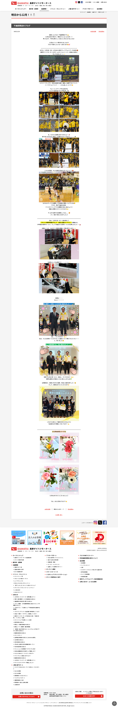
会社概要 (83, 563)
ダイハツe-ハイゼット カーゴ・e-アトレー (24, 587)
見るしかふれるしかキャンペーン (22, 583)
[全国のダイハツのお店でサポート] (83, 538)
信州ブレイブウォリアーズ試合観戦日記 (91, 579)
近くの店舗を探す (18, 571)
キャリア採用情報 (85, 574)
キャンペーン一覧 (18, 576)
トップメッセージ (85, 565)
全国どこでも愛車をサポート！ (55, 566)
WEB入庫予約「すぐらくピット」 (56, 557)
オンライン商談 (50, 569)
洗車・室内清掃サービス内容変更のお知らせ (24, 599)
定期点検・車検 (51, 562)
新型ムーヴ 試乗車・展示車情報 (22, 627)
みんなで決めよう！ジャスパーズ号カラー (24, 653)
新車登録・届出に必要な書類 (21, 682)
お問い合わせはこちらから (26, 696)
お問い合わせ (104, 2)
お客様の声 (17, 684)
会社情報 (99, 9)
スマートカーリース (52, 572)
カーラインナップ (20, 9)
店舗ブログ (94, 12)
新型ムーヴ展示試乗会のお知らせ (22, 624)
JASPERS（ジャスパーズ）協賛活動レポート (24, 597)
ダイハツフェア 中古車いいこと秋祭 (22, 620)
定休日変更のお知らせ (19, 642)
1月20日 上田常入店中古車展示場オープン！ (24, 644)
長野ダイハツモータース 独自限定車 (22, 557)
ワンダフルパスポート (19, 678)
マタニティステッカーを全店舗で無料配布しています (26, 611)
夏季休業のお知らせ (19, 622)
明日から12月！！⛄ (102, 12)
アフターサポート (88, 9)
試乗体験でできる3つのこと (21, 675)
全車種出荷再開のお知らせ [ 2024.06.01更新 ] (25, 637)
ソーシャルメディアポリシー (43, 702)
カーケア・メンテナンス (53, 564)
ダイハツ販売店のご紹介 (53, 577)
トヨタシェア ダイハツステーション (56, 574)
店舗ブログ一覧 (18, 567)
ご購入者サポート (73, 9)
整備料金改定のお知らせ (20, 633)
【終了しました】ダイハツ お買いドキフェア (25, 585)
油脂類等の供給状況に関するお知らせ (23, 601)
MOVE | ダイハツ (18, 592)
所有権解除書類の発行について (89, 558)
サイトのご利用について (86, 702)
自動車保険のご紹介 (19, 680)
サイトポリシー (54, 702)
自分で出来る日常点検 (53, 560)
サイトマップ (77, 702)
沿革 (82, 567)
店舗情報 (43, 9)
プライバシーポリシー (31, 702)
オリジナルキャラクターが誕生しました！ (24, 662)
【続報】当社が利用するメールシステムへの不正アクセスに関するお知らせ (26, 630)
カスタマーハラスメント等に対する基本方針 (91, 569)
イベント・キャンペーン (57, 9)
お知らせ (15, 595)
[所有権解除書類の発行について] (67, 538)
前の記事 (94, 31)
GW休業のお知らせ (18, 640)
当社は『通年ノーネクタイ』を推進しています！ (25, 614)
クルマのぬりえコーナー (87, 555)
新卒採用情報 (84, 572)
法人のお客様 (17, 671)
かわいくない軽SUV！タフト (21, 578)
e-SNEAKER (17, 590)
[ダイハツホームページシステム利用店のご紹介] (18, 538)
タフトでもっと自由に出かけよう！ (22, 655)
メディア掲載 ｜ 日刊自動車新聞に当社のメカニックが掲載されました (26, 604)
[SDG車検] (51, 538)
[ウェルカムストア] (35, 538)
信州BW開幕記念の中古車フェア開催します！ (25, 651)
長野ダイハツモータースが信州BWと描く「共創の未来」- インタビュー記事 (26, 616)
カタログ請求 (88, 2)
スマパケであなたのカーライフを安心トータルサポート (26, 668)
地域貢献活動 (84, 576)
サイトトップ (82, 12)
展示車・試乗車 (33, 9)
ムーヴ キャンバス (18, 581)
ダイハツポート (18, 635)
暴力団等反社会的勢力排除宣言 (66, 702)
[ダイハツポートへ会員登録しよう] (99, 538)
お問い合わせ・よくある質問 (88, 582)
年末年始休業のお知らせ (20, 646)
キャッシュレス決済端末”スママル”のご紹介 (24, 649)
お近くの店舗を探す (89, 696)
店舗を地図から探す (19, 569)
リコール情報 (96, 2)
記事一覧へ (59, 515)
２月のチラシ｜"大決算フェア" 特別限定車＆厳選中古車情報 (26, 608)
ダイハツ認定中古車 (19, 560)
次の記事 (101, 31)
